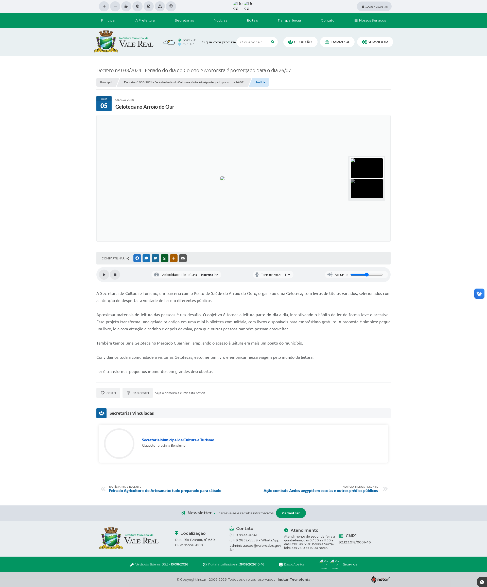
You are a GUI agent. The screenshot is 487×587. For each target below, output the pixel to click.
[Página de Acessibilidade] (171, 6)
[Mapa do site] (160, 6)
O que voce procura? (219, 42)
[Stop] (115, 275)
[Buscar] (273, 42)
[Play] (104, 275)
